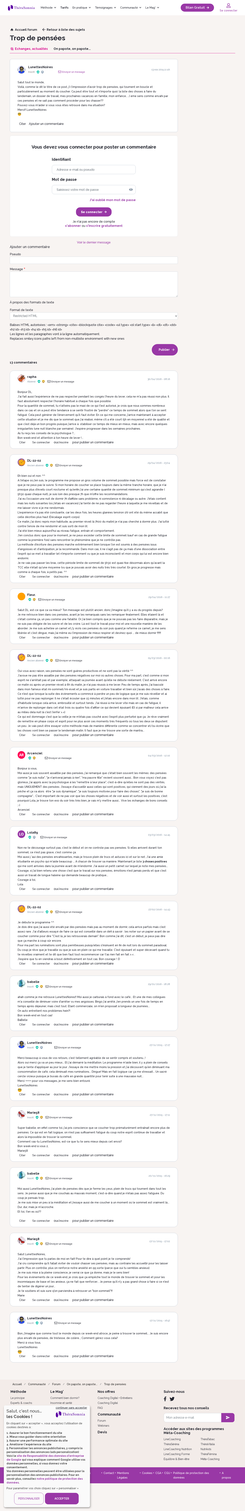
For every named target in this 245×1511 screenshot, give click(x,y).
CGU (167, 1473)
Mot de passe (64, 179)
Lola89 (32, 832)
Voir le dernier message (94, 242)
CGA (158, 1473)
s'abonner (73, 226)
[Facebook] (165, 1399)
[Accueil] (23, 7)
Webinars (103, 1425)
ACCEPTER (62, 1498)
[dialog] (47, 1456)
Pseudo (15, 254)
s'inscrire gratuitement (104, 226)
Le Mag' (150, 7)
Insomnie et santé (61, 1402)
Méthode (47, 7)
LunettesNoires (40, 67)
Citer (22, 124)
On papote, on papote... (82, 1384)
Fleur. (31, 595)
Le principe (17, 1397)
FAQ (100, 1407)
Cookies (147, 1473)
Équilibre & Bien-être (176, 1459)
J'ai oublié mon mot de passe (113, 200)
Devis (102, 1432)
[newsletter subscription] (227, 1417)
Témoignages (104, 7)
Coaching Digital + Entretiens (115, 1397)
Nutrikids (206, 1449)
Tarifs (64, 7)
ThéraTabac (208, 1439)
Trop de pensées (115, 1384)
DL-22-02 (34, 460)
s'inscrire (63, 442)
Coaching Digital (108, 1402)
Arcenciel (34, 753)
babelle (33, 982)
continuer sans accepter (71, 1407)
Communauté (129, 7)
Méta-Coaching (210, 1459)
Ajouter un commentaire (46, 124)
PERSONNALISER (29, 1498)
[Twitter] (172, 1398)
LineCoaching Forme (177, 1454)
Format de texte (21, 310)
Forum (56, 1384)
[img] (131, 189)
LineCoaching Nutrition (178, 1449)
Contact (109, 1473)
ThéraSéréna (171, 1444)
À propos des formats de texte (32, 302)
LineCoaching (172, 1439)
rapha (31, 377)
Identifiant (61, 159)
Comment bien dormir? (64, 1397)
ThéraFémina (209, 1454)
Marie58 (33, 1112)
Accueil (17, 1384)
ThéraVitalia (208, 1444)
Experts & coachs (21, 1402)
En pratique (80, 7)
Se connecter (41, 442)
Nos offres (106, 1392)
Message (16, 269)
